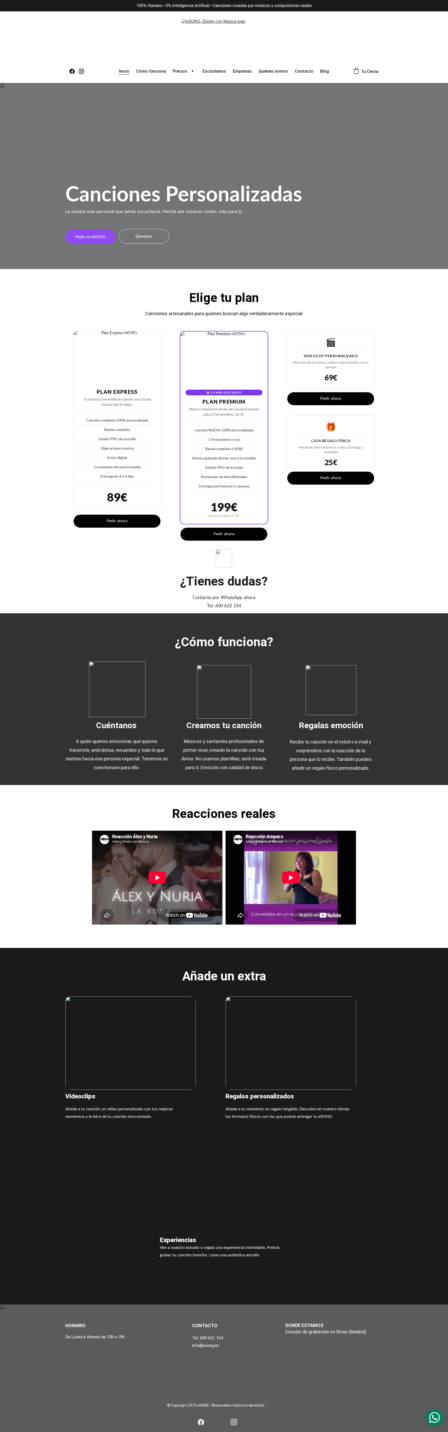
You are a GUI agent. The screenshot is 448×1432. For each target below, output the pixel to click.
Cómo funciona (151, 71)
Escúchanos (214, 71)
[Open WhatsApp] (434, 1417)
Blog (324, 71)
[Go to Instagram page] (81, 71)
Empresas (242, 71)
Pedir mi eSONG (90, 237)
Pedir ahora (117, 521)
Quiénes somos (273, 71)
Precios (180, 71)
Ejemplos (144, 236)
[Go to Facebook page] (74, 71)
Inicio (124, 71)
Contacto (304, 71)
